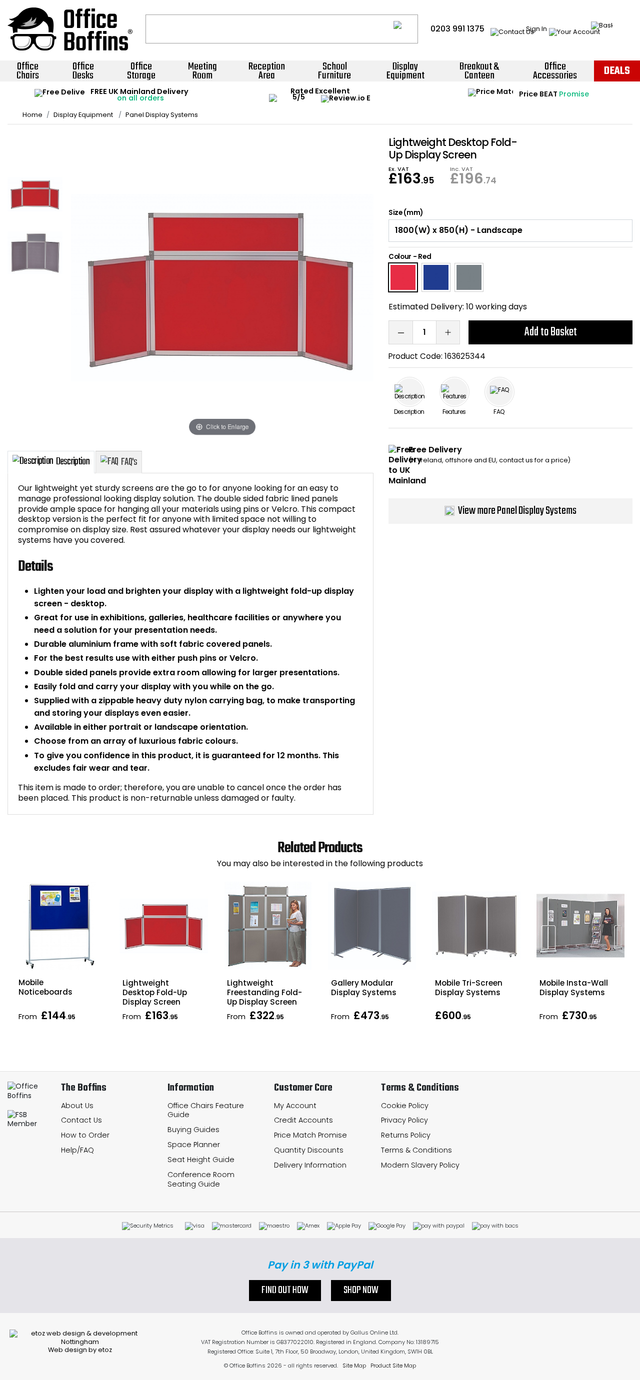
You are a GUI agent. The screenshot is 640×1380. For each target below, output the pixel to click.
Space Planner (194, 1145)
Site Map (354, 1366)
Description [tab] (73, 461)
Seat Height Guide (201, 1160)
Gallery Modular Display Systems (363, 988)
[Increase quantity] (448, 332)
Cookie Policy (404, 1106)
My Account (295, 1106)
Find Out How (285, 1291)
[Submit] (406, 28)
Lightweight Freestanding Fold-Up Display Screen (264, 992)
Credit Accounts (303, 1120)
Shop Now (361, 1291)
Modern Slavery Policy (420, 1165)
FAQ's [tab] (129, 462)
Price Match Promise (310, 1135)
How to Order (85, 1135)
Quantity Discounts (309, 1150)
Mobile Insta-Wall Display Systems (574, 988)
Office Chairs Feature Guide (206, 1110)
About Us (77, 1106)
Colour (400, 256)
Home (32, 115)
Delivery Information (310, 1165)
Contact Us (81, 1120)
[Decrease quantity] (400, 332)
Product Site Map (393, 1366)
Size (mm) (405, 212)
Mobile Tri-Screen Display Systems (468, 988)
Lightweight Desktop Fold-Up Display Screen (154, 992)
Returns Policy (405, 1135)
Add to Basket (550, 332)
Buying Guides (194, 1130)
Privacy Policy (404, 1120)
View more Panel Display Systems (517, 510)
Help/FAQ (77, 1150)
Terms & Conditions (416, 1150)
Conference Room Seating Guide (201, 1179)
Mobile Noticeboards (45, 987)
